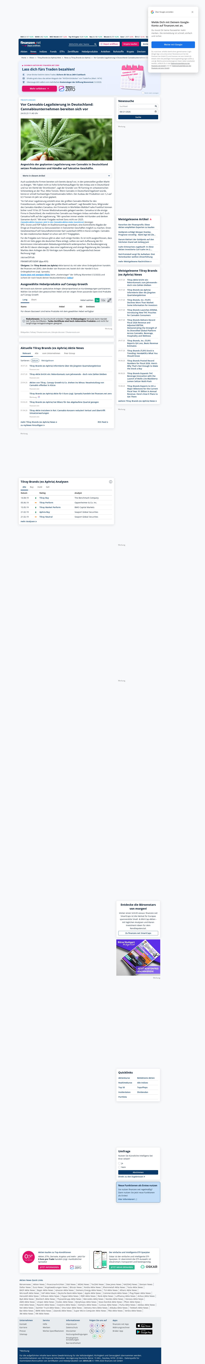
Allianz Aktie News (128, 1290)
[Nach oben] (154, 1361)
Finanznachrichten (55, 1284)
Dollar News (25, 1287)
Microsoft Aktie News (29, 1293)
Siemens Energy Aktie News (89, 1290)
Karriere (23, 1328)
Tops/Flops (142, 1087)
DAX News (71, 1284)
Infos (69, 277)
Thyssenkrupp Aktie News (69, 1299)
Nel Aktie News (27, 1307)
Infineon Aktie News (50, 1296)
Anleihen (105, 51)
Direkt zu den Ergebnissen (131, 1176)
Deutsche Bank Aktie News (70, 1293)
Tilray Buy (44, 497)
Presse (23, 1331)
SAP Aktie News (48, 1293)
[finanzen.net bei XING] (103, 1331)
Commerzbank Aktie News (115, 1293)
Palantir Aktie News (46, 1305)
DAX (22, 36)
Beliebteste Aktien (146, 1078)
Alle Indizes (142, 1082)
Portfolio (122, 1097)
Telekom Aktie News (139, 1307)
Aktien (23, 51)
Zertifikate (73, 51)
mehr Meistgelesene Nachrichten (134, 261)
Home (23, 57)
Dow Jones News (113, 1284)
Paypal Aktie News (70, 1296)
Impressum (71, 1324)
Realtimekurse (125, 1082)
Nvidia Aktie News (92, 1287)
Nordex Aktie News (114, 1299)
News (33, 51)
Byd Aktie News (27, 1299)
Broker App (118, 1331)
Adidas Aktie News (146, 1305)
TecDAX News (97, 1284)
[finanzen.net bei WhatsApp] (94, 1336)
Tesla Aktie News (135, 1287)
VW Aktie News (42, 1313)
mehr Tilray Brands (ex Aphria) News (38, 422)
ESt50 (37, 36)
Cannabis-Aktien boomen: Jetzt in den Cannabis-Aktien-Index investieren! (52, 222)
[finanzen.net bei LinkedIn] (97, 1331)
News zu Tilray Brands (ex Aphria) (77, 57)
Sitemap (23, 1334)
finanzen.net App (121, 1324)
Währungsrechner (121, 1328)
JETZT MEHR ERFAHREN (122, 1267)
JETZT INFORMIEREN (49, 1267)
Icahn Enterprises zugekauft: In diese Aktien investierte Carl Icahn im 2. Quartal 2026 (136, 248)
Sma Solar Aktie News (72, 1307)
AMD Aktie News (27, 1302)
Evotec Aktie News (64, 1302)
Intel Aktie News (27, 1305)
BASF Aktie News (27, 1290)
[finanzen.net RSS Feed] (100, 1336)
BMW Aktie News (43, 1310)
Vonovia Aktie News (134, 1299)
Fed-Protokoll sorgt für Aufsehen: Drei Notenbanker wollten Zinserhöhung (136, 255)
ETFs (62, 51)
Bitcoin (106, 36)
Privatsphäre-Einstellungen (72, 1339)
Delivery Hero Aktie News (96, 1307)
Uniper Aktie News (45, 1302)
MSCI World (54, 36)
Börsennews (25, 1284)
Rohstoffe (118, 51)
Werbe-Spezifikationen (53, 1331)
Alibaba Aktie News (119, 1307)
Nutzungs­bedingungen (77, 1334)
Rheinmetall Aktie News (114, 1287)
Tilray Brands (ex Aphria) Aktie (49, 57)
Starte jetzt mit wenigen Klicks (35, 274)
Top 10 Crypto (74, 36)
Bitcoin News (76, 1287)
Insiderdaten (124, 1092)
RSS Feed (102, 422)
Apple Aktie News (93, 1293)
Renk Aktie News (105, 1296)
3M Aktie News (26, 1313)
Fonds (53, 51)
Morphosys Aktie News (86, 1302)
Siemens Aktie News (87, 1305)
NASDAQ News (130, 1284)
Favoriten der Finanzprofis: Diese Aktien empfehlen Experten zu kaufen (136, 226)
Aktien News (39, 1284)
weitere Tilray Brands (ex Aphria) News (136, 401)
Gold (147, 36)
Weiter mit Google (173, 44)
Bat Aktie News (26, 1310)
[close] (192, 12)
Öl (136, 36)
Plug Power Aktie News (140, 1293)
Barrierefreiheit (73, 1343)
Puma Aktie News (127, 1305)
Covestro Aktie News (66, 1305)
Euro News (38, 1287)
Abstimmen (138, 1172)
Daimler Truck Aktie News (48, 1307)
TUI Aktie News (111, 1290)
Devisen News (145, 1284)
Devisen (141, 51)
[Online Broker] (31, 45)
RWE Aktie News (88, 1296)
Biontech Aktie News (45, 1299)
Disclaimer (71, 1331)
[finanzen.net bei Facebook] (97, 1326)
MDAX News (83, 1284)
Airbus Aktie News (146, 1296)
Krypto (130, 51)
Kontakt (23, 1324)
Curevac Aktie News (108, 1305)
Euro (122, 36)
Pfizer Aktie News (132, 1302)
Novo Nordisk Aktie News (110, 1302)
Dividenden (142, 1092)
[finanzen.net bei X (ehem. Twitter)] (92, 1331)
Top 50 (121, 1087)
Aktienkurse (124, 1078)
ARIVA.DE (87, 1360)
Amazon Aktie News (64, 1290)
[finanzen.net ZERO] (67, 89)
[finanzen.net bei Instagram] (92, 1326)
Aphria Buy (44, 512)
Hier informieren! (126, 1199)
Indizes (43, 51)
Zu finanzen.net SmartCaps (138, 933)
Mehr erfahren (38, 88)
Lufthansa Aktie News (125, 1296)
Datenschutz (72, 1328)
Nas (91, 36)
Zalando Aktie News (62, 1310)
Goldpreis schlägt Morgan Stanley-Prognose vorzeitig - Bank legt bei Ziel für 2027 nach (136, 233)
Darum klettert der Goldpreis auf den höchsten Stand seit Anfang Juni (136, 240)
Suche (138, 117)
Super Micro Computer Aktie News (90, 1310)
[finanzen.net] (30, 42)
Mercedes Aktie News (93, 1299)
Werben (46, 1328)
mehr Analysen (28, 521)
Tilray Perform (46, 502)
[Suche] (95, 44)
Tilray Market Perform (50, 507)
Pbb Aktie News (115, 1310)
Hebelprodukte (90, 51)
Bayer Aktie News (45, 1290)
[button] (109, 44)
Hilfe (45, 1324)
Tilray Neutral (46, 516)
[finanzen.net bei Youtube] (103, 1326)
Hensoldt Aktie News (29, 1296)
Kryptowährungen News (56, 1287)
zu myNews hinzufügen (32, 425)
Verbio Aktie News (133, 1310)
